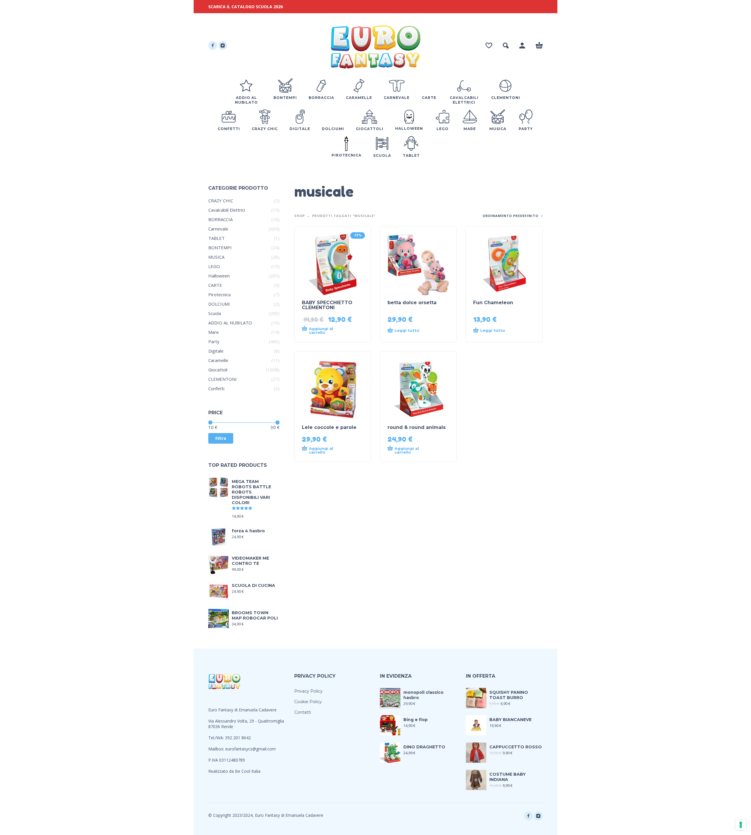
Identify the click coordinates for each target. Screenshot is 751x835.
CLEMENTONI (222, 379)
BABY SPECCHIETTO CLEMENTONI (327, 305)
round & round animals (417, 427)
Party (213, 341)
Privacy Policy (308, 691)
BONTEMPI (220, 247)
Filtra (220, 438)
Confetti (216, 388)
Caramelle (218, 360)
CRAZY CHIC (220, 200)
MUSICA (216, 257)
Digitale (216, 350)
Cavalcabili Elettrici (226, 210)
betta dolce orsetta (412, 302)
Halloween (219, 275)
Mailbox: (216, 749)
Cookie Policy (308, 701)
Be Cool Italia (248, 771)
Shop (299, 215)
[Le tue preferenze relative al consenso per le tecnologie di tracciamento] (740, 824)
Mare (213, 332)
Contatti (302, 712)
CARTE (215, 285)
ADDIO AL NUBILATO (230, 322)
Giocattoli (217, 369)
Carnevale (218, 228)
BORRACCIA (220, 219)
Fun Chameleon (493, 302)
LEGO (214, 266)
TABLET (216, 238)
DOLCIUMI (219, 304)
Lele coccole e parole (329, 427)
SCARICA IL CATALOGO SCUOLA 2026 (245, 6)
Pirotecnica (219, 294)
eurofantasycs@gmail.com (250, 749)
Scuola (214, 313)
